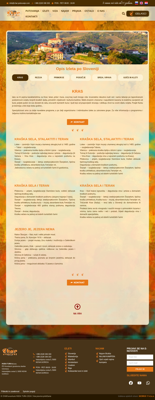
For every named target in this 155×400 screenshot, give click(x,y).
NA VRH (77, 313)
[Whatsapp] (148, 383)
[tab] (20, 77)
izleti (45, 10)
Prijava (76, 10)
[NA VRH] (77, 307)
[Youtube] (139, 383)
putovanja (32, 10)
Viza (55, 10)
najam (65, 10)
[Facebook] (131, 383)
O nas (101, 10)
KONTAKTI (31, 16)
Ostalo (89, 10)
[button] (123, 14)
